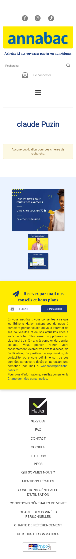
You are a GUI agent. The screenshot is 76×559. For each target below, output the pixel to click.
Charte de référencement (38, 525)
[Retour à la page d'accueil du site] (38, 37)
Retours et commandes (38, 534)
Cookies (38, 447)
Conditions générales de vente (38, 503)
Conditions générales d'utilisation (38, 491)
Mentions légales (38, 481)
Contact (38, 438)
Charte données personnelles (27, 378)
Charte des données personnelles (38, 514)
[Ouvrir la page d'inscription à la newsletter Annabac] (25, 74)
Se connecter (42, 75)
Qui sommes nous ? (38, 472)
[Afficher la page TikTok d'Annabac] (50, 18)
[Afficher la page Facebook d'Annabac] (25, 18)
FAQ (38, 429)
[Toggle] (38, 92)
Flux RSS (38, 456)
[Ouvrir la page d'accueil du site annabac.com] (38, 261)
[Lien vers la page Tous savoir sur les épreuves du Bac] (38, 242)
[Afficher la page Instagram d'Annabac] (38, 18)
